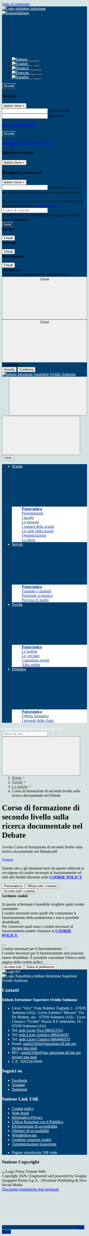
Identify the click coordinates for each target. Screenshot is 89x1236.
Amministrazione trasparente (34, 1144)
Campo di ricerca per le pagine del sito (32, 729)
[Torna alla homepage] (44, 374)
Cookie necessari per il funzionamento (32, 949)
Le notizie (19, 786)
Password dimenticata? (20, 125)
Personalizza (13, 886)
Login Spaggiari (47, 206)
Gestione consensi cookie (31, 1140)
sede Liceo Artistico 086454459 (43, 1035)
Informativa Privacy (27, 1117)
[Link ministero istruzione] (24, 8)
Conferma (26, 369)
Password (56, 116)
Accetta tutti (19, 891)
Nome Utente (59, 111)
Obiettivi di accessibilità (30, 1131)
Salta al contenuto (16, 4)
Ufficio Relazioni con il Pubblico (37, 1122)
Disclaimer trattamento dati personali (30, 1189)
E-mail (54, 187)
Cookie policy (23, 1108)
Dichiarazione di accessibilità (34, 1126)
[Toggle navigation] (41, 435)
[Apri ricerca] (48, 396)
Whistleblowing (24, 1135)
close (8, 457)
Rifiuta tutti (42, 886)
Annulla (9, 369)
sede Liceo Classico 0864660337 (44, 1039)
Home (17, 778)
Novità (17, 782)
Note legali (20, 1113)
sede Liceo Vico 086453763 (41, 1030)
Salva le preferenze (40, 967)
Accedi (9, 86)
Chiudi (8, 238)
